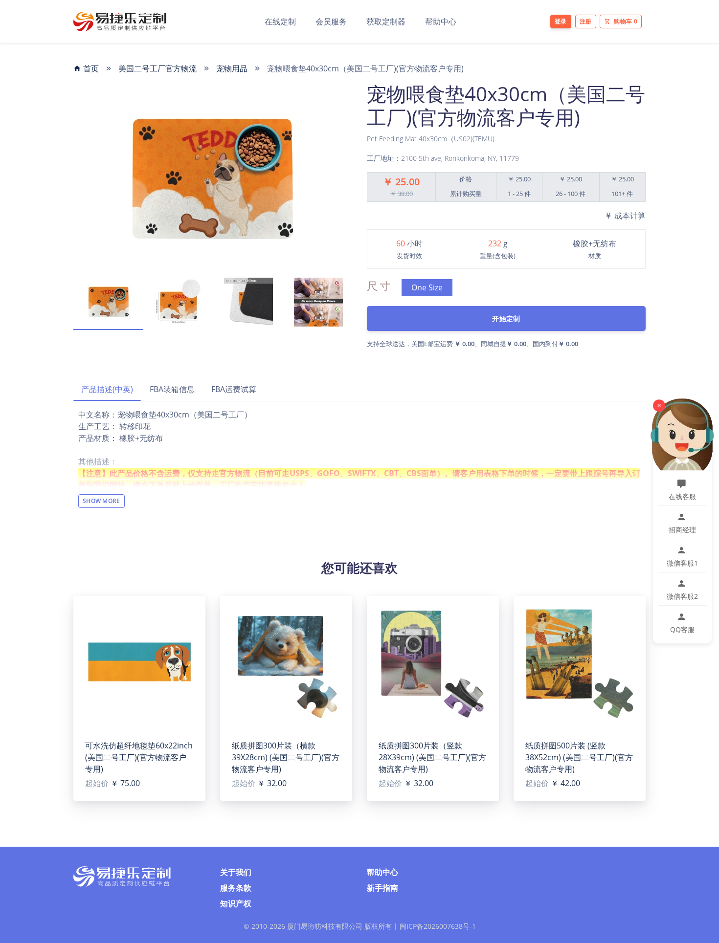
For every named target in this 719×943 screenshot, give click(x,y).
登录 (561, 21)
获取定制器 (385, 21)
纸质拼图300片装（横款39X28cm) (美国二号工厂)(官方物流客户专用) (285, 757)
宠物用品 (231, 68)
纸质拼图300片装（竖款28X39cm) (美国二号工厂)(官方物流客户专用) (432, 757)
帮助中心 (440, 21)
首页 (90, 68)
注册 (586, 21)
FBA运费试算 (233, 389)
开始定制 (506, 318)
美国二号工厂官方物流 (157, 68)
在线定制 (280, 21)
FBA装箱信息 (172, 389)
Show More (101, 501)
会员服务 (331, 21)
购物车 (625, 21)
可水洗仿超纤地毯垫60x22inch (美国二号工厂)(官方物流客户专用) (139, 757)
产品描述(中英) (107, 389)
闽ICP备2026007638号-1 (438, 926)
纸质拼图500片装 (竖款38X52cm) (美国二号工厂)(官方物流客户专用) (579, 757)
